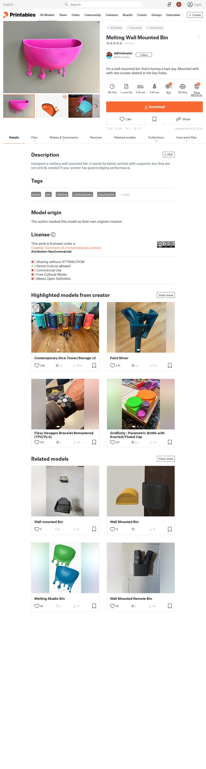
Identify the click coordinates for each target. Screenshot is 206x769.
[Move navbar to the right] (182, 15)
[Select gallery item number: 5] (71, 350)
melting (62, 194)
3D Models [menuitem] (47, 15)
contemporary (82, 194)
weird (36, 194)
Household (136, 27)
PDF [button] (170, 154)
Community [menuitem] (92, 15)
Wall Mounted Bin (124, 522)
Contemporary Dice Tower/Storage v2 (65, 358)
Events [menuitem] (142, 15)
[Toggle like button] (36, 365)
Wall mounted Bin (48, 522)
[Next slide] (96, 106)
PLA (168, 92)
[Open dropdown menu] (199, 36)
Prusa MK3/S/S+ (197, 93)
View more (166, 295)
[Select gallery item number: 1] (58, 350)
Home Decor (156, 27)
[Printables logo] (19, 14)
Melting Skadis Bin (49, 598)
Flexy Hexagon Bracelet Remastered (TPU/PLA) (63, 435)
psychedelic (106, 194)
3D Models (116, 27)
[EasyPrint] (169, 4)
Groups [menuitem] (156, 15)
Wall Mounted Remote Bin (131, 598)
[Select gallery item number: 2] (62, 350)
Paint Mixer (119, 358)
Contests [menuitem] (112, 15)
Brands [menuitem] (128, 15)
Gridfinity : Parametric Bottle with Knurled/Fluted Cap (137, 435)
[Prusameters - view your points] (178, 4)
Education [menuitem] (173, 15)
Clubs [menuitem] (76, 15)
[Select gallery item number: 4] (68, 350)
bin (48, 194)
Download (157, 107)
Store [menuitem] (63, 15)
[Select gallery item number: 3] (65, 350)
